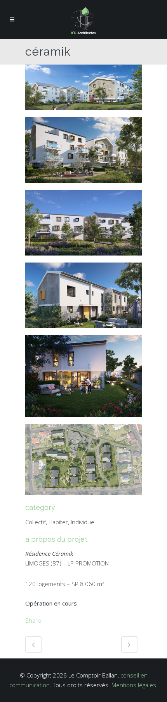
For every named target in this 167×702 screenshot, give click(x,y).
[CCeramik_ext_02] (83, 225)
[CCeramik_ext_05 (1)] (83, 90)
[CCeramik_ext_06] (83, 462)
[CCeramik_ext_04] (83, 153)
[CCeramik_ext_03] (83, 379)
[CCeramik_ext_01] (83, 298)
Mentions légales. (134, 685)
